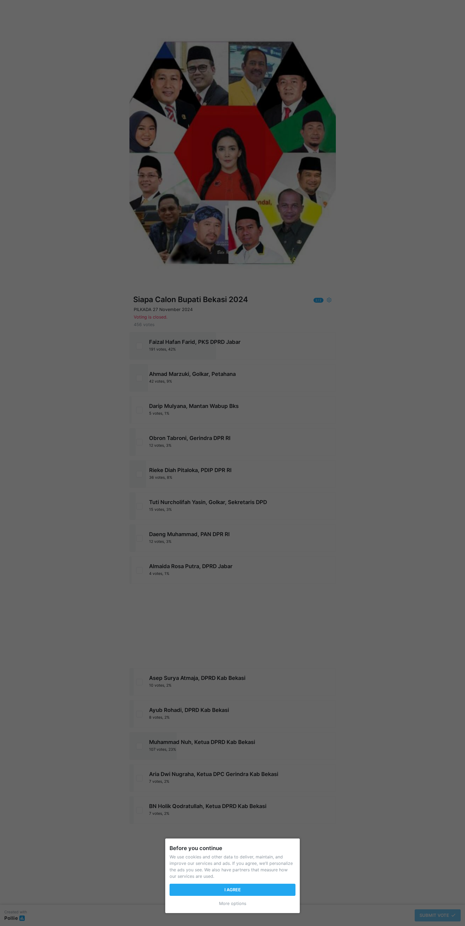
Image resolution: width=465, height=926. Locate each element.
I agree (232, 889)
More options (232, 903)
